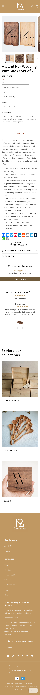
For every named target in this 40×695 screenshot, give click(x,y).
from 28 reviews (20, 298)
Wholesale (8, 580)
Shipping (4, 79)
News (6, 595)
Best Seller (9, 451)
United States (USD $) (19, 670)
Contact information (21, 690)
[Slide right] (37, 59)
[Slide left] (2, 59)
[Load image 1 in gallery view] (9, 58)
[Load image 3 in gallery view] (30, 58)
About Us (7, 546)
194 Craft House (17, 683)
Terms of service (21, 686)
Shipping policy (32, 686)
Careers (7, 551)
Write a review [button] (20, 279)
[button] (2, 6)
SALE (6, 501)
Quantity (5, 102)
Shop (6, 565)
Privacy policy (9, 686)
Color (3, 92)
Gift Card (7, 570)
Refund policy (29, 683)
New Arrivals (10, 401)
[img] (20, 295)
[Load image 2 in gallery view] (19, 58)
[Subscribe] (32, 647)
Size (3, 82)
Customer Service (11, 585)
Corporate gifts (10, 575)
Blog (6, 590)
